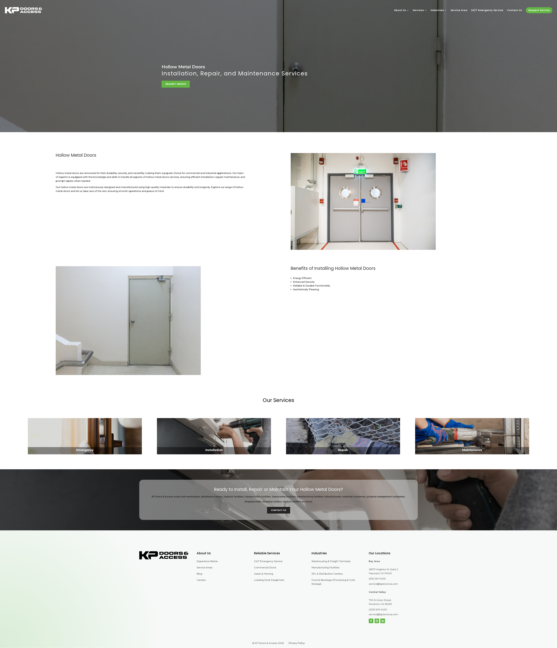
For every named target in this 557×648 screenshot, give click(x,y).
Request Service (176, 84)
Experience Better (207, 561)
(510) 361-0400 (377, 578)
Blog (199, 573)
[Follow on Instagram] (377, 621)
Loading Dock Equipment (269, 580)
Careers (201, 580)
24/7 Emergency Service (487, 10)
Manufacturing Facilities (325, 567)
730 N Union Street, (380, 600)
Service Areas (205, 567)
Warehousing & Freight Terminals (331, 561)
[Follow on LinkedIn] (382, 621)
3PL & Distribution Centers (327, 573)
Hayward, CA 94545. (380, 573)
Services (418, 10)
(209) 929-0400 (378, 609)
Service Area (459, 10)
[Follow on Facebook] (371, 621)
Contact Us (514, 10)
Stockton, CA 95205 (380, 604)
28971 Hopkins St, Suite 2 (383, 569)
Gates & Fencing (263, 573)
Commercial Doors (265, 567)
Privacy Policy (297, 643)
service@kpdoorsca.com (383, 584)
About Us (400, 10)
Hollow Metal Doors (183, 66)
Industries (437, 10)
